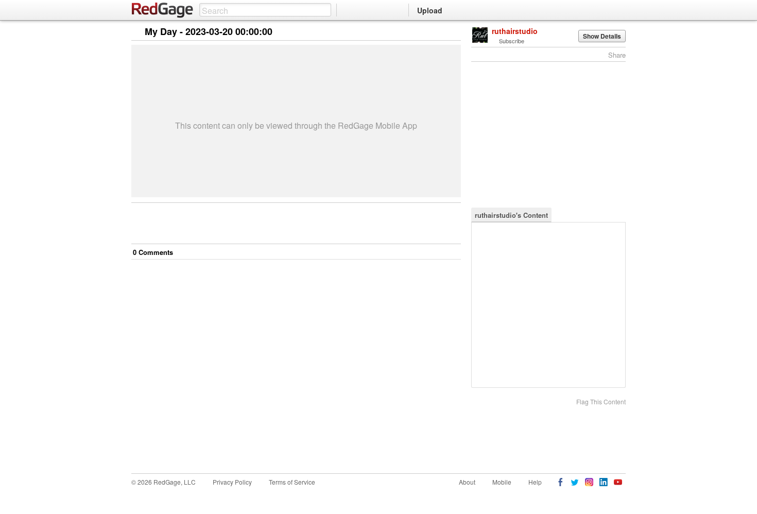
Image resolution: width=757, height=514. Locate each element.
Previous (452, 32)
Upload (429, 10)
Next (438, 32)
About (467, 481)
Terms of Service (292, 481)
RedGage (162, 10)
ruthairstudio (515, 31)
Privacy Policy (232, 481)
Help (535, 481)
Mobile (501, 481)
